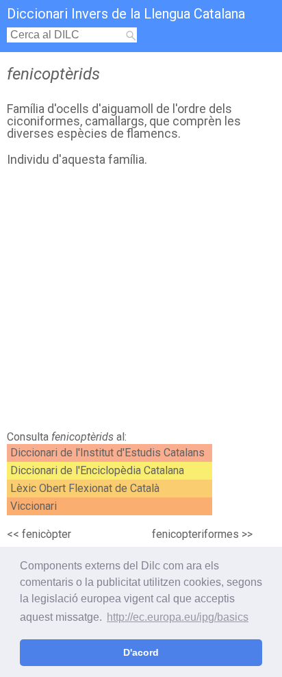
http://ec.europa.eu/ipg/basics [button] (177, 617)
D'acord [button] (141, 652)
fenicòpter (46, 534)
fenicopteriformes (195, 534)
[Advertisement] (141, 302)
